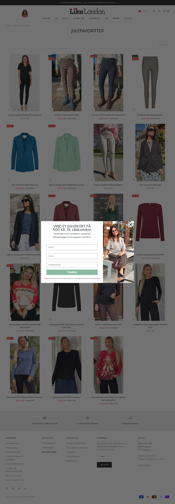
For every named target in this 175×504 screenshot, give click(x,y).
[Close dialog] (130, 224)
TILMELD (72, 272)
